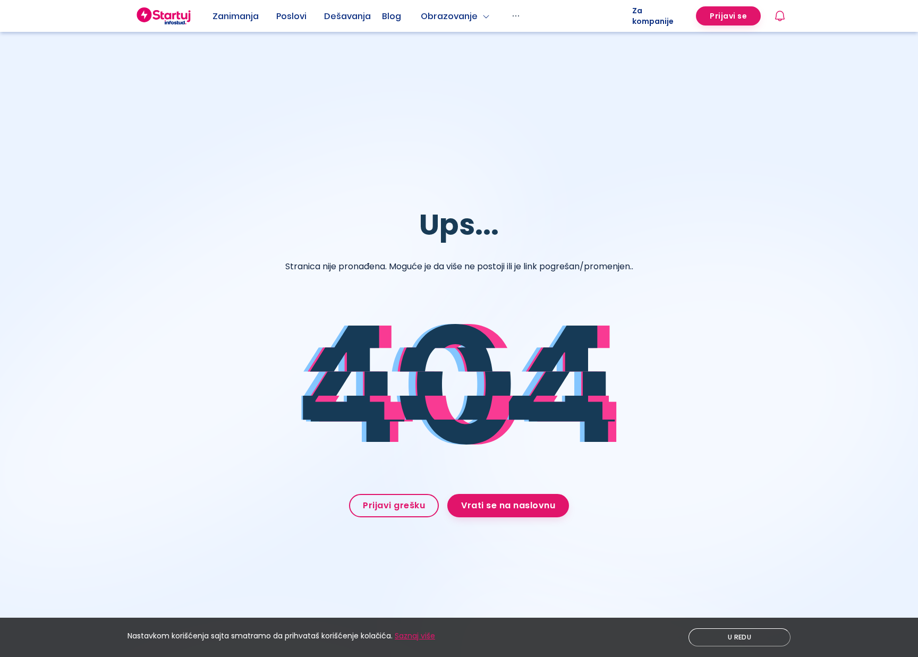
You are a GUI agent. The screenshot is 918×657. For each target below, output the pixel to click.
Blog (391, 16)
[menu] (422, 16)
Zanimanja (235, 16)
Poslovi (291, 16)
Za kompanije (653, 16)
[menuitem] (244, 16)
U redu (739, 637)
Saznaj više (415, 635)
